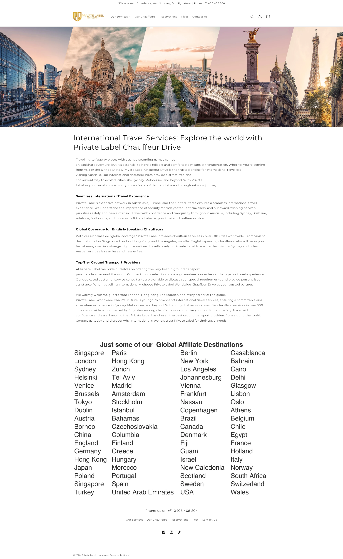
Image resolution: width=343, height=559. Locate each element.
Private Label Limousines (95, 555)
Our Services (134, 519)
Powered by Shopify (121, 555)
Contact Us (209, 519)
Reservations (179, 519)
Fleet (195, 519)
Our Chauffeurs (157, 519)
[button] (121, 16)
